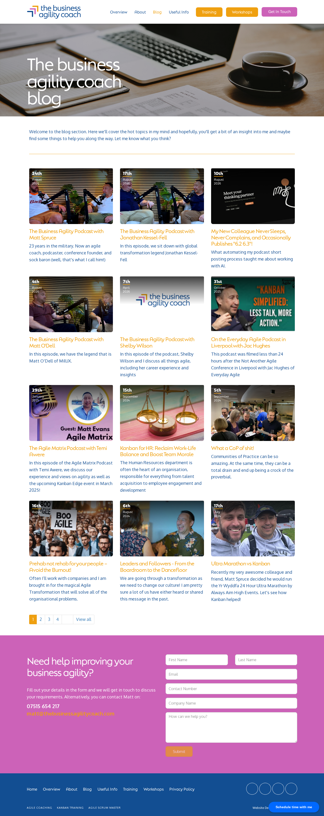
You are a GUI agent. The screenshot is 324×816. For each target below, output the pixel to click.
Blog (157, 11)
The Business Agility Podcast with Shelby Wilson (157, 341)
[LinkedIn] (265, 789)
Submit (179, 751)
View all (83, 619)
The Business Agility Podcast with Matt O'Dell (66, 341)
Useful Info (179, 11)
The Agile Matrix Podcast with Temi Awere (68, 450)
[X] (252, 789)
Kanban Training (70, 807)
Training (209, 11)
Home (32, 789)
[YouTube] (278, 789)
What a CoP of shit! (232, 447)
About (140, 11)
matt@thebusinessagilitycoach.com (71, 713)
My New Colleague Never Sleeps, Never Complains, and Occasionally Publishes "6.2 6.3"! (251, 237)
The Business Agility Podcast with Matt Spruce (66, 233)
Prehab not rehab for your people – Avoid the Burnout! (68, 566)
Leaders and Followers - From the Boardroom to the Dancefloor (157, 566)
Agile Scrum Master (104, 807)
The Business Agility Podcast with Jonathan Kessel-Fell (157, 233)
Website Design (263, 808)
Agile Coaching (39, 807)
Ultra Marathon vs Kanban (240, 563)
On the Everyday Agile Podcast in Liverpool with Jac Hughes (248, 341)
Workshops (242, 11)
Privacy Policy (181, 789)
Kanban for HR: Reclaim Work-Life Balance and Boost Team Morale (158, 450)
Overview (118, 11)
